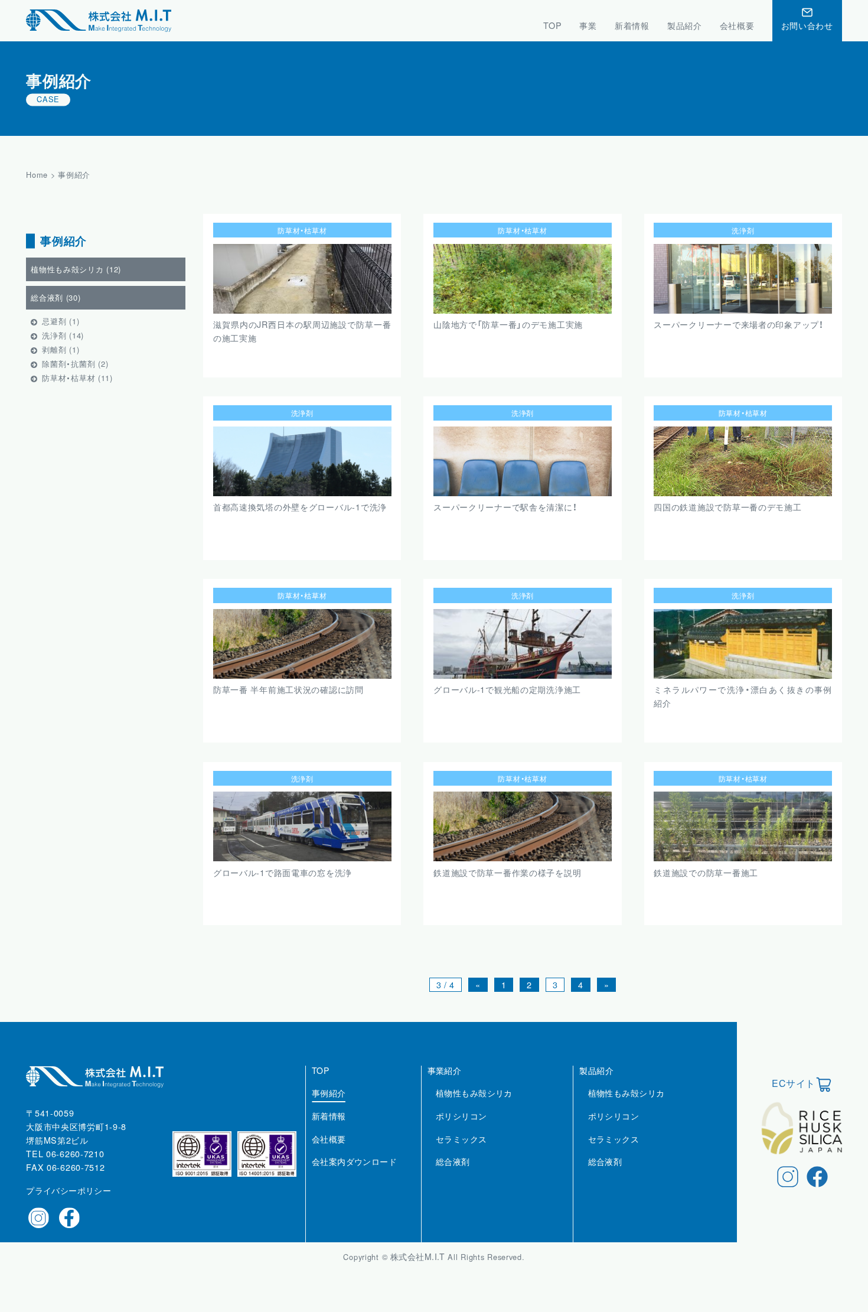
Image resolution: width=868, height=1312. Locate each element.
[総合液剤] (453, 1174)
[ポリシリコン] (461, 1129)
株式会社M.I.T (419, 1256)
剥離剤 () (60, 350)
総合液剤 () (56, 298)
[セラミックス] (461, 1152)
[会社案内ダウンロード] (354, 1174)
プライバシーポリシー (68, 1190)
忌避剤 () (60, 321)
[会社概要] (329, 1152)
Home (37, 174)
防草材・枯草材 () (77, 378)
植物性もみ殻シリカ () (76, 269)
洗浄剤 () (63, 335)
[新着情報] (329, 1129)
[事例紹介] (329, 1106)
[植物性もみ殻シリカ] (474, 1106)
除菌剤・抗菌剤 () (75, 364)
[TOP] (320, 1083)
